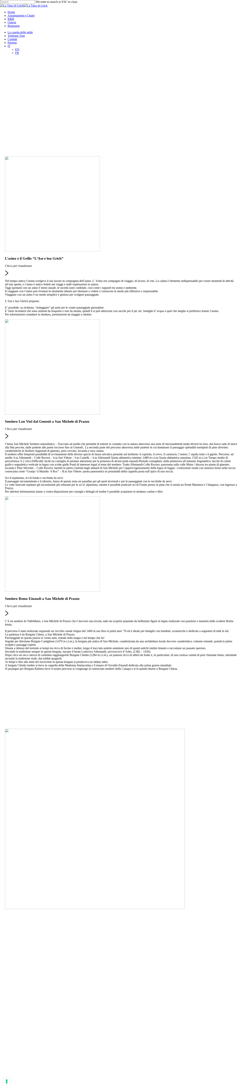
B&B (8, 722)
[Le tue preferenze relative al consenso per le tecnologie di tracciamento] (6, 1081)
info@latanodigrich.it (126, 935)
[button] (121, 236)
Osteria (9, 725)
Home (8, 715)
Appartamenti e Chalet (18, 719)
